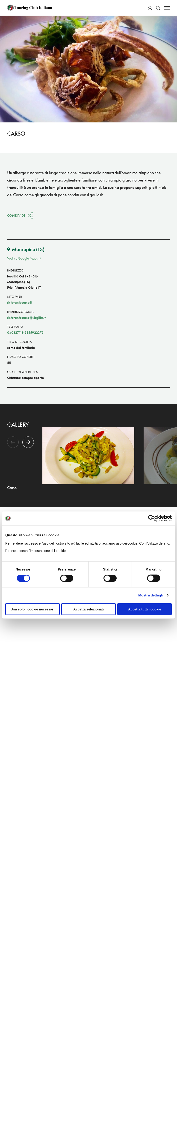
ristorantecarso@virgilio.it (26, 317)
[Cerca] (158, 8)
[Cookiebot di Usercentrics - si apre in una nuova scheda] (151, 518)
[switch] (66, 578)
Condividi (16, 215)
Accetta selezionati (88, 609)
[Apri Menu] (167, 8)
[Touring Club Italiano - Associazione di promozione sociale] (29, 8)
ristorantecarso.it (19, 302)
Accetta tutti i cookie (144, 609)
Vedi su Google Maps (22, 258)
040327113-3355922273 (25, 332)
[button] (28, 442)
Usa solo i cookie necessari (32, 609)
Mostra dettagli (150, 595)
